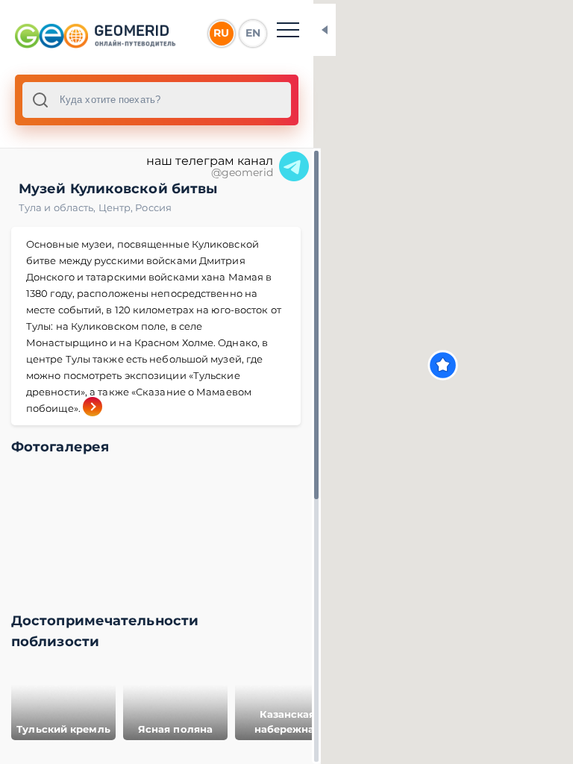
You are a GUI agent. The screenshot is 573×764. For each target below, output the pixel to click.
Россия (153, 207)
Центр (117, 207)
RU (221, 33)
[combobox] (156, 100)
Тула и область (58, 207)
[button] (443, 365)
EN (252, 33)
